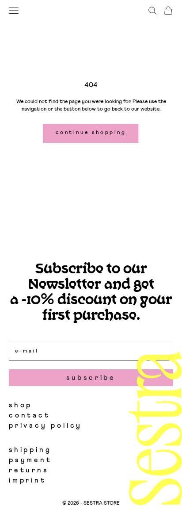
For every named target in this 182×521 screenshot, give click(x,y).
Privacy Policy (45, 425)
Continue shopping (91, 132)
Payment (30, 460)
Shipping (30, 449)
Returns (29, 470)
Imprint (27, 480)
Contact (29, 415)
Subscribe (91, 377)
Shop (20, 405)
